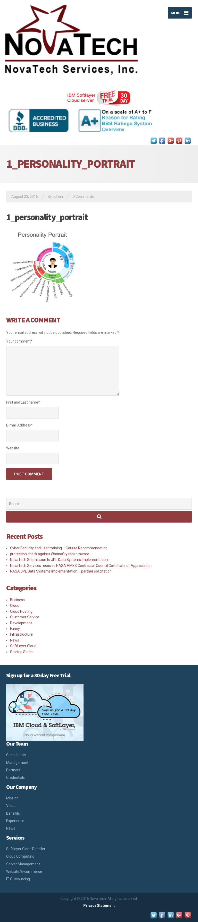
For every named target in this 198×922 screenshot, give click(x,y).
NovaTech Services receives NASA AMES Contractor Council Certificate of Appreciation (81, 566)
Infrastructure (21, 634)
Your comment (19, 341)
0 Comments (83, 196)
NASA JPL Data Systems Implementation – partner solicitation (61, 571)
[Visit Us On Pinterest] (179, 140)
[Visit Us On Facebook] (162, 140)
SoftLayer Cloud (23, 646)
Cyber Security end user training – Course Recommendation (59, 548)
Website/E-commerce (24, 871)
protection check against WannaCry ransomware (49, 554)
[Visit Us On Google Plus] (170, 140)
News (14, 640)
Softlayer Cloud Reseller (25, 849)
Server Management (23, 864)
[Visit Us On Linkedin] (187, 140)
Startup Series (22, 652)
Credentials (15, 777)
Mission (12, 798)
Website (12, 448)
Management (17, 763)
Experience (15, 821)
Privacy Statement (99, 905)
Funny (15, 629)
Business (17, 600)
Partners (13, 770)
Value (10, 806)
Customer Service (24, 617)
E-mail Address (19, 425)
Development (21, 623)
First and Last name (23, 402)
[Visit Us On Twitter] (153, 140)
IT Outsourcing (18, 879)
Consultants (16, 755)
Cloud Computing (20, 856)
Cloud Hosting (21, 611)
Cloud (14, 605)
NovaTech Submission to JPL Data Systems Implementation (59, 560)
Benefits (13, 813)
